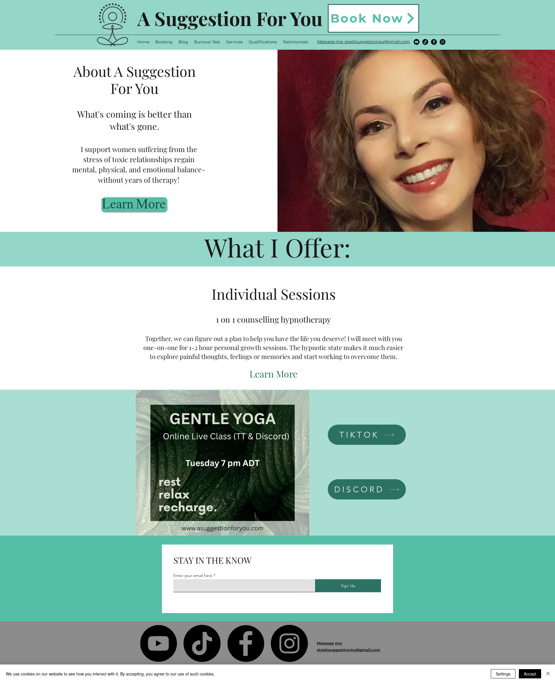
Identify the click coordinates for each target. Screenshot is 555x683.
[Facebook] (434, 42)
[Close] (548, 673)
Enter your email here (192, 575)
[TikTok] (425, 42)
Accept (530, 674)
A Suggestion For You (230, 18)
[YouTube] (416, 42)
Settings (503, 674)
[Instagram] (442, 42)
